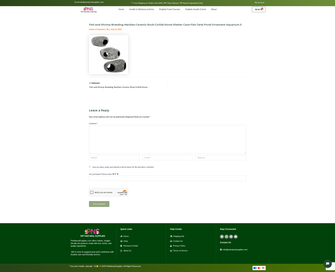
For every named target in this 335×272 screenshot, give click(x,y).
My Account (259, 2)
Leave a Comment (97, 29)
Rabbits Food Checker (169, 9)
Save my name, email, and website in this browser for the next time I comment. (123, 167)
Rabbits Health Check (195, 9)
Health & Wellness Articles (141, 9)
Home (121, 9)
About (214, 9)
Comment (93, 123)
